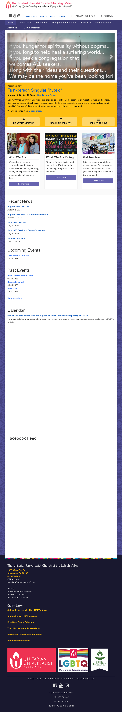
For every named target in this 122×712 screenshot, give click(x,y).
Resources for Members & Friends (24, 634)
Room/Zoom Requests (18, 640)
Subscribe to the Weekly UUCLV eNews (27, 610)
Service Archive (98, 123)
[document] (61, 292)
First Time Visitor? (23, 123)
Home (10, 22)
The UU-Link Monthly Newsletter (23, 628)
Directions (31, 16)
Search (43, 16)
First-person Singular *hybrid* (34, 90)
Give (52, 16)
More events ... (14, 298)
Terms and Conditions (61, 693)
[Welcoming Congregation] (74, 660)
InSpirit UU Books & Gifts (61, 706)
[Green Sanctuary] (100, 660)
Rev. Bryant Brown (46, 95)
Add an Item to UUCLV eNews (22, 616)
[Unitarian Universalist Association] (32, 660)
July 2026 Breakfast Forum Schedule (26, 230)
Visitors (84, 22)
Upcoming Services (61, 123)
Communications (33, 28)
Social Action (102, 22)
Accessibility (61, 701)
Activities (12, 28)
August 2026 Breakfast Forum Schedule (27, 214)
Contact (62, 16)
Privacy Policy (61, 697)
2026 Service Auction (18, 255)
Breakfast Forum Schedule (20, 622)
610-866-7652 (14, 576)
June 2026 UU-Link (17, 238)
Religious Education (63, 22)
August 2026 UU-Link (18, 206)
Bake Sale (12, 288)
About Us (23, 22)
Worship (40, 22)
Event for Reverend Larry (20, 275)
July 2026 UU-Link (16, 222)
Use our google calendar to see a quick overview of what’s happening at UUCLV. (48, 315)
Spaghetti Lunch (15, 282)
